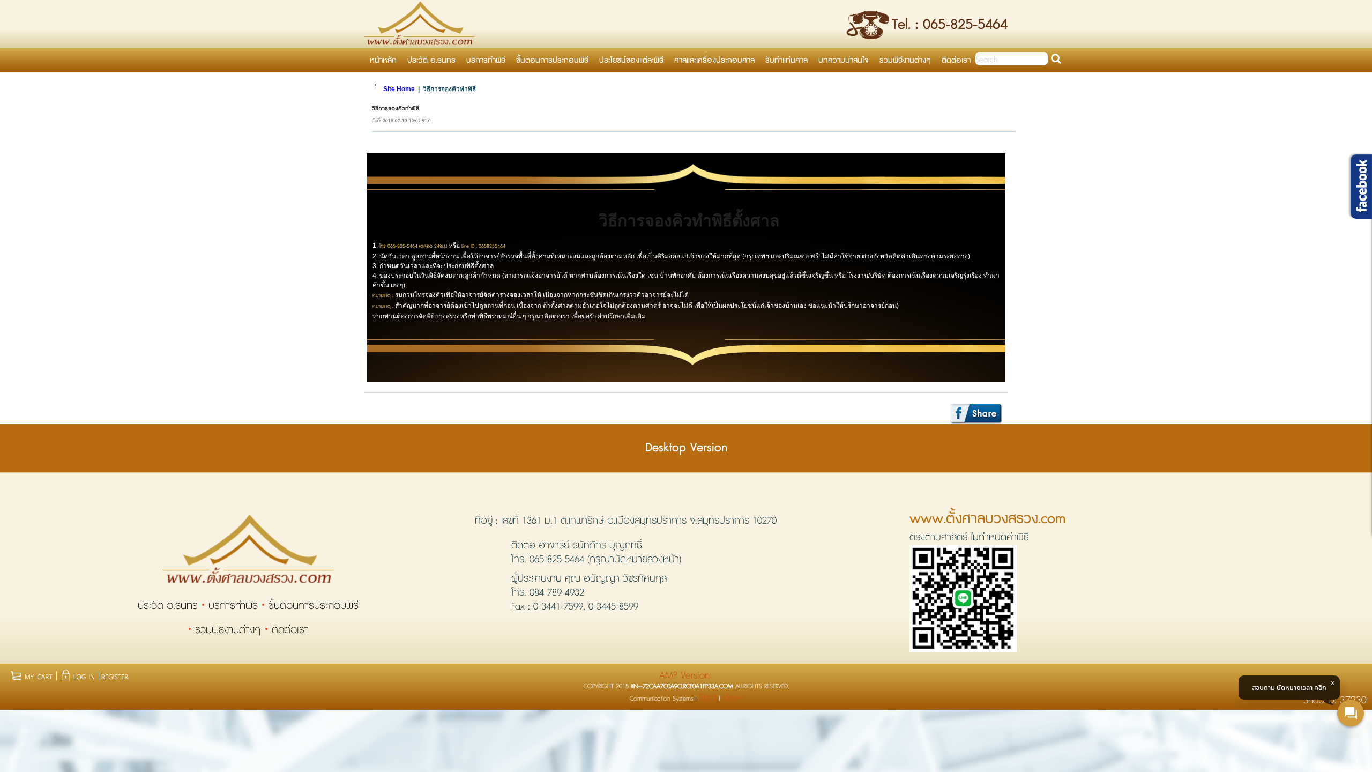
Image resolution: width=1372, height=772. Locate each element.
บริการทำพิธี (233, 606)
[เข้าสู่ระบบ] (78, 675)
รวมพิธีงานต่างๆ (228, 630)
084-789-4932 (557, 593)
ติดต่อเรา (290, 630)
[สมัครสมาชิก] (114, 675)
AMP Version (684, 676)
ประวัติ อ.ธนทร (168, 606)
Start (708, 698)
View (732, 698)
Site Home (399, 89)
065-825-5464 (557, 560)
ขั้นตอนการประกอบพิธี (314, 606)
